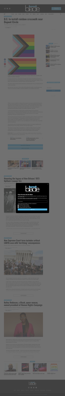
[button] (32, 205)
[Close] (48, 184)
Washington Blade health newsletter (25, 207)
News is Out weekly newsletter (24, 206)
